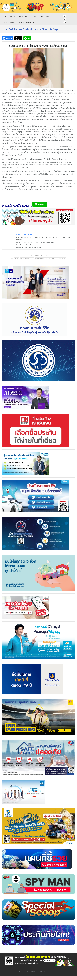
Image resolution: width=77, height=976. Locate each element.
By (35, 255)
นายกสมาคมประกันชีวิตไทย (26, 258)
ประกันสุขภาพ (54, 258)
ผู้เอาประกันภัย (62, 258)
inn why (16, 258)
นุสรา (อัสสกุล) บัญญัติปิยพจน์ (42, 258)
